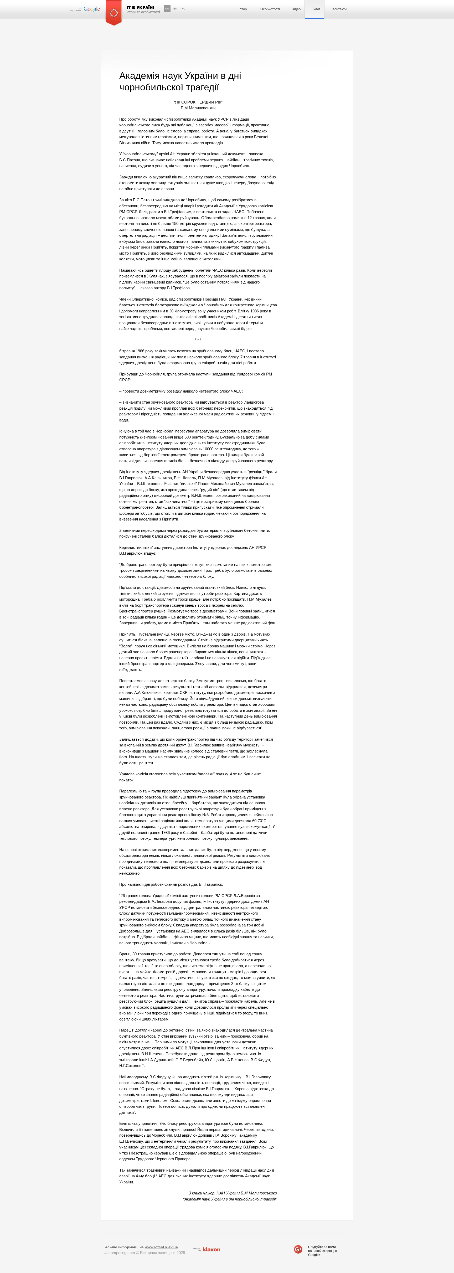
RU (183, 8)
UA (167, 8)
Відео (296, 9)
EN (175, 8)
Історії (244, 9)
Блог (316, 9)
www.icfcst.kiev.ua (161, 1247)
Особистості (270, 9)
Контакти (339, 9)
